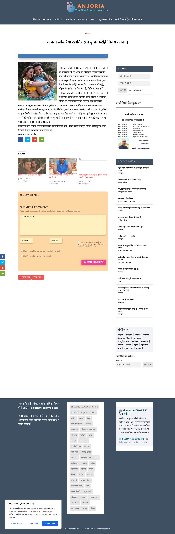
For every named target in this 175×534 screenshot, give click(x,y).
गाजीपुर (88, 424)
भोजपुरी (74, 480)
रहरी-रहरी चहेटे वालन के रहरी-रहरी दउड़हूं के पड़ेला (133, 169)
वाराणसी (85, 503)
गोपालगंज (74, 429)
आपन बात (144, 341)
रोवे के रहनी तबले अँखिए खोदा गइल (130, 227)
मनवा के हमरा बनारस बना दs (128, 269)
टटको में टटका (76, 446)
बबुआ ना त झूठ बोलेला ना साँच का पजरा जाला (132, 246)
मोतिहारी (74, 497)
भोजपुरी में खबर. (77, 486)
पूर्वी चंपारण (75, 463)
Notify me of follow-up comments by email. (41, 251)
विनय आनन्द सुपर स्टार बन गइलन (30, 175)
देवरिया (86, 446)
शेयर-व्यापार (83, 19)
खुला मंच (144, 345)
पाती (96, 458)
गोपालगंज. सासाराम (88, 429)
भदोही (81, 474)
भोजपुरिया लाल (122, 192)
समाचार (93, 19)
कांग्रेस (81, 418)
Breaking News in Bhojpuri (84, 407)
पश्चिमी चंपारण (86, 458)
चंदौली (82, 435)
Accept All (50, 523)
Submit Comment (94, 262)
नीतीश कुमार (86, 452)
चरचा (119, 262)
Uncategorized (123, 201)
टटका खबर (83, 441)
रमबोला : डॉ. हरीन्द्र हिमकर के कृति (130, 180)
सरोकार (46, 19)
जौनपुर (73, 441)
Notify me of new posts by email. (37, 256)
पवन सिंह (74, 458)
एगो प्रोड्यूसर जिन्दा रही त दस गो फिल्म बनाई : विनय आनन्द (93, 176)
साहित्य (57, 19)
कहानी (120, 251)
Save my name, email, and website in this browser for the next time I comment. (91, 244)
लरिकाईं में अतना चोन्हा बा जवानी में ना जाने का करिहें (133, 258)
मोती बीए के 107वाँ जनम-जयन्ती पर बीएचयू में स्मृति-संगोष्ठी (133, 289)
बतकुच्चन (74, 469)
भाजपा (89, 474)
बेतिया (73, 474)
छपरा (90, 435)
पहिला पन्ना (36, 19)
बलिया (83, 469)
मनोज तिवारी (75, 491)
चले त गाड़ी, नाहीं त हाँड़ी (126, 236)
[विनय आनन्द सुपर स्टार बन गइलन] (32, 166)
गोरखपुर (74, 435)
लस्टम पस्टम (94, 497)
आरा (93, 412)
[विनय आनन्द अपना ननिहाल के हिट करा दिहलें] (63, 166)
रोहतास (83, 497)
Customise (16, 523)
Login (123, 90)
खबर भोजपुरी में (76, 424)
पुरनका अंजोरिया (105, 19)
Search (119, 360)
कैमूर (89, 418)
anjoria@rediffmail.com (45, 408)
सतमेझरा (69, 19)
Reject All (33, 523)
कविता (120, 183)
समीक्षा (139, 348)
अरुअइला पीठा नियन (125, 198)
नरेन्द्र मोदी (74, 452)
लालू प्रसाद (75, 503)
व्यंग (132, 348)
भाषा (123, 262)
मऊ (87, 486)
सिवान (92, 508)
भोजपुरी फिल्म (85, 480)
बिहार (91, 469)
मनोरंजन (87, 34)
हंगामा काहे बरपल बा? (126, 300)
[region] (33, 514)
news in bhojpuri (79, 412)
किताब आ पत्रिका (124, 338)
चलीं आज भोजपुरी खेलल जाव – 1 (130, 278)
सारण (85, 508)
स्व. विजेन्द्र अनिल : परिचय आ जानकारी (132, 189)
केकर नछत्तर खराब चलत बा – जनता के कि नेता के (132, 310)
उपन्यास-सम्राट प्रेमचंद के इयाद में (129, 217)
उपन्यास (120, 345)
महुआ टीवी (87, 491)
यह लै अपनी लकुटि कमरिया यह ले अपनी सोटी (134, 208)
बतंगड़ (93, 463)
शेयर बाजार (75, 508)
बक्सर (85, 463)
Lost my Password (136, 90)
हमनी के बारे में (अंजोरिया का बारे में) (129, 19)
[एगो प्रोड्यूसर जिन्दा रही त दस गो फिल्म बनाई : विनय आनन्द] (93, 166)
